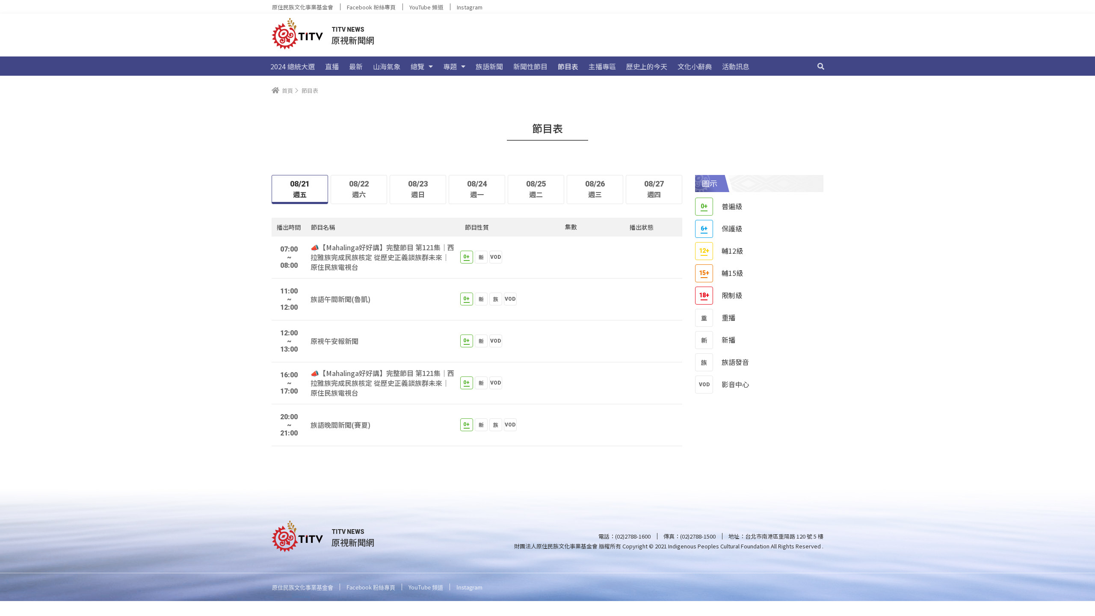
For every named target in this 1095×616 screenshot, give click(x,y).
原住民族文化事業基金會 (302, 7)
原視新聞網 (352, 40)
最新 (356, 66)
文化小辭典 (695, 66)
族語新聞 (489, 66)
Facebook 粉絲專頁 (371, 7)
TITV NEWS (347, 29)
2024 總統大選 (292, 66)
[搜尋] (821, 66)
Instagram (469, 7)
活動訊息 (735, 66)
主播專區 (602, 66)
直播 (332, 66)
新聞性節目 (530, 66)
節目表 (568, 66)
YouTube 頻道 (426, 7)
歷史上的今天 (646, 66)
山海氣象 (386, 66)
